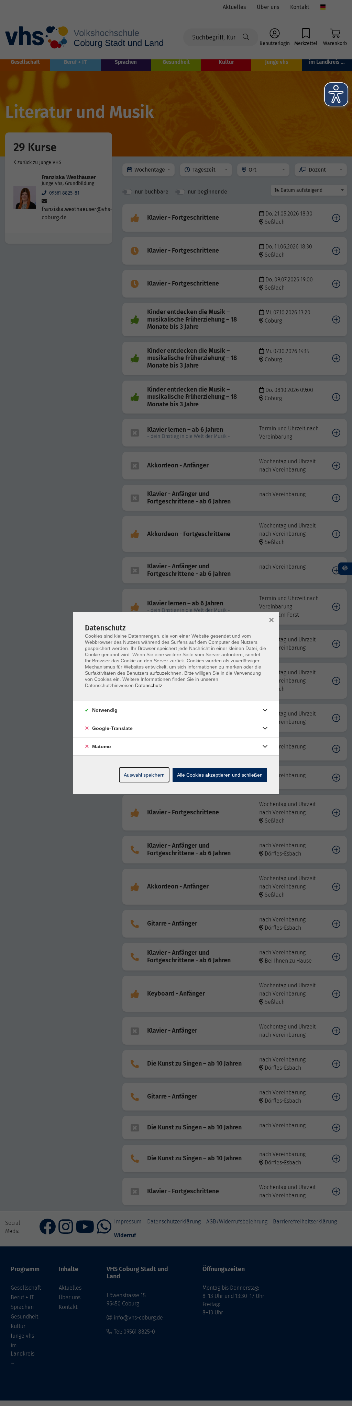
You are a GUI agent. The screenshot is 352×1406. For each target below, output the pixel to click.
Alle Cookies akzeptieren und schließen (220, 775)
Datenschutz (148, 685)
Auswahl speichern (144, 775)
